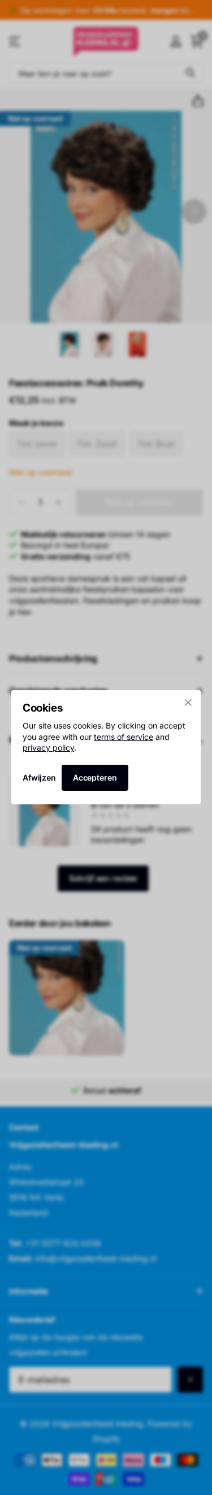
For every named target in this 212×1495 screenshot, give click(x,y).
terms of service (123, 737)
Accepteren (95, 777)
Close (188, 702)
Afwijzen (39, 778)
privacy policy (48, 747)
